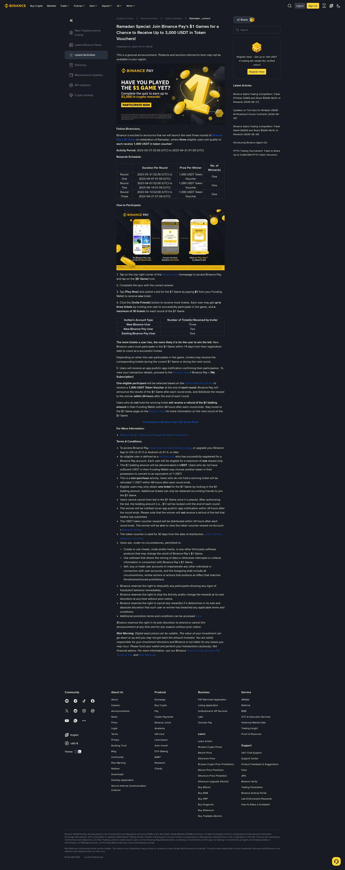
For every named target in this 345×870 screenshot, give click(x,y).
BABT (158, 757)
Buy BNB (203, 793)
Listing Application (208, 705)
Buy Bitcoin (204, 787)
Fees (244, 770)
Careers (115, 705)
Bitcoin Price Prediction (211, 770)
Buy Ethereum (206, 810)
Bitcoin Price (205, 752)
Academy (160, 728)
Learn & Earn (205, 741)
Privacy (115, 739)
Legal (114, 728)
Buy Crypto (36, 5)
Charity (158, 768)
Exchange (160, 699)
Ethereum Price (206, 758)
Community (117, 757)
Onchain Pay (205, 722)
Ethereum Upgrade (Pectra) (213, 781)
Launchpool (161, 739)
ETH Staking (161, 751)
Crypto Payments (164, 716)
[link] (86, 32)
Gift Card (159, 734)
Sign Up (313, 5)
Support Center (249, 758)
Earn (92, 5)
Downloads (117, 774)
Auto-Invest (161, 745)
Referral (245, 705)
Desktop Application (122, 780)
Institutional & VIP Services (212, 711)
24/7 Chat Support (251, 752)
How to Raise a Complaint (255, 804)
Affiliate (245, 699)
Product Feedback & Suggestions (260, 764)
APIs (243, 775)
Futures (78, 5)
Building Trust (118, 745)
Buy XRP (203, 798)
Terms (114, 734)
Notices (115, 768)
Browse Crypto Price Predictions (216, 764)
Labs (200, 716)
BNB (243, 711)
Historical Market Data (253, 722)
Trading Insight (249, 728)
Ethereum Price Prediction (212, 775)
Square (106, 5)
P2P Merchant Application (212, 699)
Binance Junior (163, 722)
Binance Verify (249, 781)
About (114, 699)
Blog (113, 751)
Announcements (120, 711)
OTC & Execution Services (256, 716)
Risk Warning (118, 762)
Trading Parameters (252, 787)
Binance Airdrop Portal (253, 793)
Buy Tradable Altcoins (210, 816)
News (114, 716)
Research (160, 762)
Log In (299, 5)
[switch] (78, 752)
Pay (156, 711)
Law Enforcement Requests (256, 798)
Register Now (256, 71)
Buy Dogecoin (206, 804)
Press (114, 722)
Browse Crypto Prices (210, 747)
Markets (51, 5)
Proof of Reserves (251, 734)
